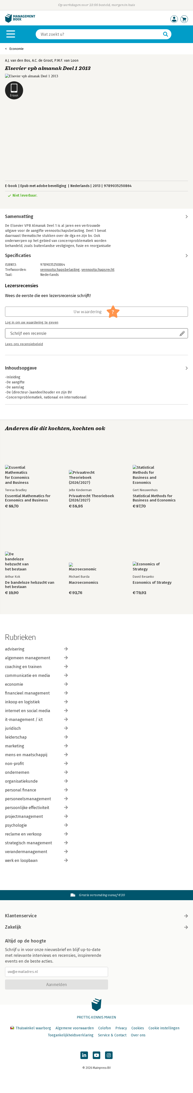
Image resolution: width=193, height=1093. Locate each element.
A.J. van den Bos (17, 60)
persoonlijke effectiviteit (27, 807)
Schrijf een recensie (28, 333)
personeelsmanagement (28, 798)
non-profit (14, 763)
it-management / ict (24, 719)
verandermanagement (26, 851)
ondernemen (17, 772)
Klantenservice (21, 916)
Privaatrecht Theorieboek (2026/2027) (91, 498)
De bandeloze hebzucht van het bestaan (29, 584)
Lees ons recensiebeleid (24, 344)
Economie (16, 49)
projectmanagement (24, 816)
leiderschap (16, 737)
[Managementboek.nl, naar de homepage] (20, 21)
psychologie (16, 825)
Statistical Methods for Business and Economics (154, 498)
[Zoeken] (165, 34)
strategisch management (28, 843)
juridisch (13, 728)
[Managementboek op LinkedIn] (84, 1055)
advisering (14, 649)
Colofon (104, 1028)
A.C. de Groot (42, 60)
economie (14, 684)
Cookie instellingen (164, 1028)
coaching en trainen (23, 666)
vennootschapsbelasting (60, 270)
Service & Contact (112, 1035)
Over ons (138, 1035)
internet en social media (27, 710)
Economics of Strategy (152, 582)
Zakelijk (13, 927)
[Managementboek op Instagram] (109, 1055)
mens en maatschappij (26, 754)
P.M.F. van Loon (66, 60)
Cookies (137, 1028)
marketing (14, 746)
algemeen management (27, 657)
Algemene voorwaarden (75, 1028)
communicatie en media (27, 675)
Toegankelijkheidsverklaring (70, 1035)
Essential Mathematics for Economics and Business (28, 498)
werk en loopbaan (21, 860)
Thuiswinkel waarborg (33, 1028)
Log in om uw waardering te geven (31, 322)
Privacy (121, 1028)
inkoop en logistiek (22, 702)
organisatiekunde (21, 781)
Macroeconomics (83, 582)
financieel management (27, 693)
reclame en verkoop (23, 834)
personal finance (20, 790)
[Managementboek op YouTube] (96, 1055)
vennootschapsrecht (97, 270)
